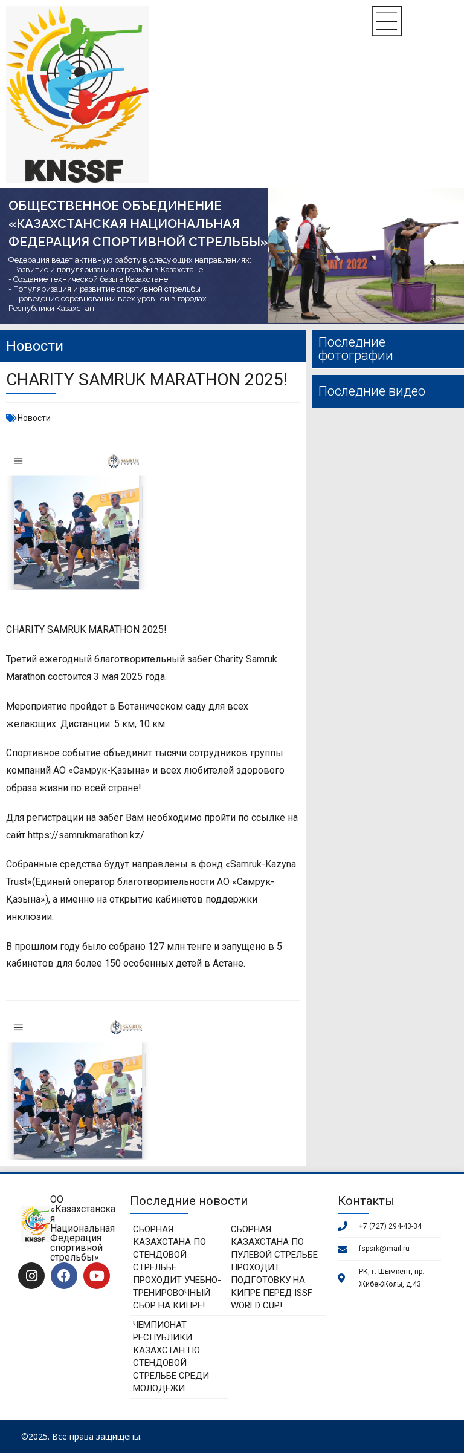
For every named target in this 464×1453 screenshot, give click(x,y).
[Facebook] (64, 1275)
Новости (34, 418)
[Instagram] (31, 1275)
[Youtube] (96, 1275)
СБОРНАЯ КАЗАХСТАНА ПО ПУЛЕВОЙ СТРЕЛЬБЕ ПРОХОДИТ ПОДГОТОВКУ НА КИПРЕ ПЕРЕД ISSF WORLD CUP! (274, 1267)
